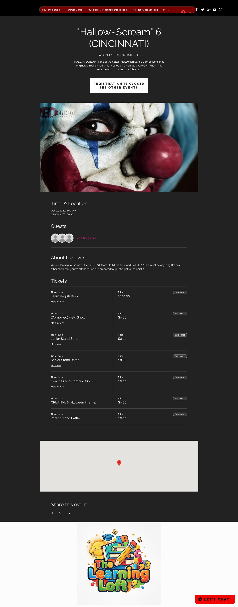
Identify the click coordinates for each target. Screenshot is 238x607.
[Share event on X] (60, 513)
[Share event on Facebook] (52, 513)
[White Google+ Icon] (209, 10)
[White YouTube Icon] (215, 10)
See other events (119, 87)
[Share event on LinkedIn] (68, 513)
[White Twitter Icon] (203, 10)
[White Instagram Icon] (221, 10)
